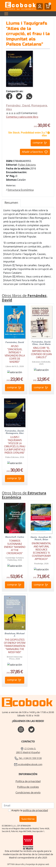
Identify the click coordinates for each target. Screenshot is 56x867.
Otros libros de (24, 297)
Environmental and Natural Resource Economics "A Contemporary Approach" (41, 551)
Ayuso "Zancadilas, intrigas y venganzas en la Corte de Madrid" (15, 354)
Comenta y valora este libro (22, 117)
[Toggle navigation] (5, 13)
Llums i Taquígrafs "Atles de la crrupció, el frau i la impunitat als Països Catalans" (14, 444)
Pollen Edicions (27, 164)
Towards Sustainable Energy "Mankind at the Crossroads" (14, 547)
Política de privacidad (28, 781)
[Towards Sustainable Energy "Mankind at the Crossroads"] (15, 518)
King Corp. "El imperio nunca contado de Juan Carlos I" (41, 352)
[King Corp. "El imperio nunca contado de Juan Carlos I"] (41, 321)
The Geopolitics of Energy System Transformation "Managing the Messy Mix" (14, 646)
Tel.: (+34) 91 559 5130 (30, 758)
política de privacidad (35, 810)
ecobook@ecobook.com (30, 764)
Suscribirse (28, 819)
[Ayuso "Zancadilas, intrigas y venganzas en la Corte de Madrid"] (15, 322)
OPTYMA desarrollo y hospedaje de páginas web (28, 864)
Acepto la (29, 810)
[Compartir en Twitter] (19, 96)
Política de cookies (28, 787)
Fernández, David (18, 105)
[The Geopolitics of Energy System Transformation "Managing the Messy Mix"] (15, 612)
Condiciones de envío (28, 792)
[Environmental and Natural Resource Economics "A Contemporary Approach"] (41, 518)
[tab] (11, 203)
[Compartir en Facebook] (9, 96)
